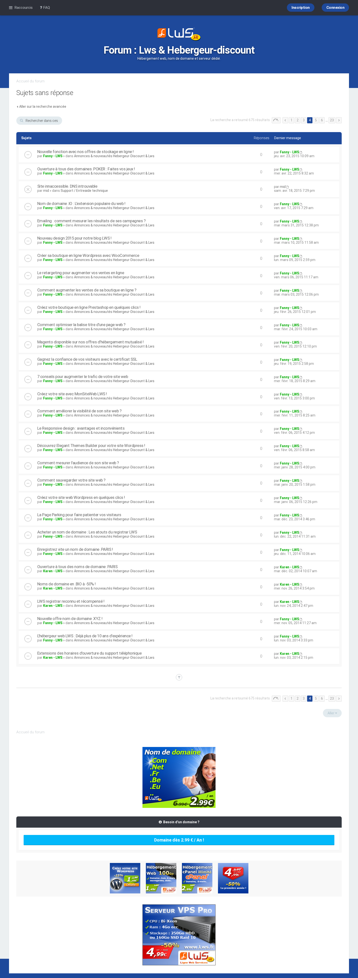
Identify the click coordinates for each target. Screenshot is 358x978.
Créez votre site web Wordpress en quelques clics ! (81, 497)
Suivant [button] (339, 120)
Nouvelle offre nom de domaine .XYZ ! (70, 618)
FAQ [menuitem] (46, 7)
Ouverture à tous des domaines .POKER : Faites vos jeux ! (86, 168)
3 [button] (304, 120)
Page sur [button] (276, 120)
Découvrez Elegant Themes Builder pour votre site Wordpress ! (91, 445)
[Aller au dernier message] (301, 152)
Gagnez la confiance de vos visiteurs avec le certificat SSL (87, 359)
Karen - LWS (52, 571)
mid (46, 191)
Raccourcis (23, 7)
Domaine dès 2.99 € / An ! (179, 839)
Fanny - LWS (52, 156)
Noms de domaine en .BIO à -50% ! (66, 583)
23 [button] (332, 120)
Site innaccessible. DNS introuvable (67, 186)
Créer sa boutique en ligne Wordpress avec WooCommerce (88, 255)
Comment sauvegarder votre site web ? (71, 480)
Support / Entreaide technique (84, 191)
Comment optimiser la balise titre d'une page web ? (81, 324)
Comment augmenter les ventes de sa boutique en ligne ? (86, 290)
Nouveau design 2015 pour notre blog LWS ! (74, 238)
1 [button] (291, 120)
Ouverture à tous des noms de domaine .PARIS (77, 566)
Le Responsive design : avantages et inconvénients (81, 428)
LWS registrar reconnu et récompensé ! (70, 601)
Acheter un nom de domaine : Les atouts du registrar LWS (87, 532)
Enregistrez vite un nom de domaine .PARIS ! (75, 549)
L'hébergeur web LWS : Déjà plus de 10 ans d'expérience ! (84, 635)
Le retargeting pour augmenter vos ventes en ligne (80, 272)
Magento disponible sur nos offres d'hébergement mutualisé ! (90, 341)
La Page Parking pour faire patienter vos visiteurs (79, 514)
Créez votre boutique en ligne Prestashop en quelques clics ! (89, 307)
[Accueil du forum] (179, 35)
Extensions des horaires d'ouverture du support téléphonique (89, 653)
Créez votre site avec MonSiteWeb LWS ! (72, 393)
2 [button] (298, 120)
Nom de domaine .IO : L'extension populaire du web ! (81, 203)
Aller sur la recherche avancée (42, 106)
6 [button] (322, 120)
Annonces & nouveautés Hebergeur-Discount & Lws (114, 156)
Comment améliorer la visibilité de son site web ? (79, 410)
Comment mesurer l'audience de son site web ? (78, 462)
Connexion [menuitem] (335, 7)
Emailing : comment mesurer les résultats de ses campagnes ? (91, 220)
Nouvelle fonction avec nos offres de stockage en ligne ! (85, 151)
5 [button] (316, 120)
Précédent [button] (285, 120)
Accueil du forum (30, 81)
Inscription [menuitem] (301, 7)
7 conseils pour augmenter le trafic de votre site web (82, 376)
